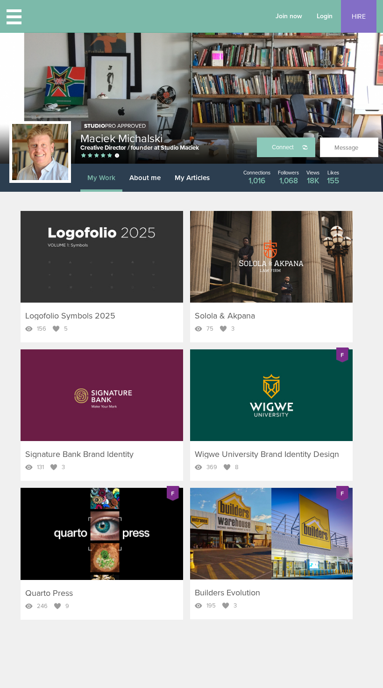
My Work (101, 178)
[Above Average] (96, 155)
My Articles (192, 178)
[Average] (90, 155)
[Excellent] (103, 155)
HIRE (359, 17)
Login (325, 16)
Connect (283, 147)
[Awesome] (109, 155)
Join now (289, 16)
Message (346, 148)
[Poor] (83, 155)
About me (145, 178)
